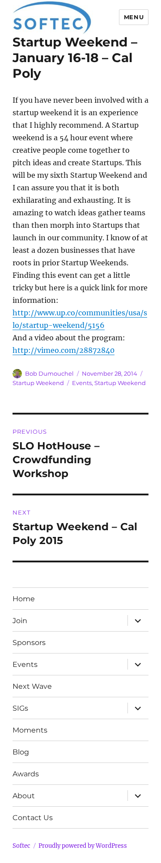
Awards (26, 774)
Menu (134, 17)
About (24, 796)
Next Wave (32, 686)
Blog (21, 752)
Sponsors (29, 642)
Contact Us (33, 817)
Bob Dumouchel (49, 373)
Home (24, 599)
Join (20, 620)
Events (82, 382)
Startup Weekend (38, 382)
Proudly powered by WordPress (82, 846)
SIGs (20, 708)
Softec (21, 846)
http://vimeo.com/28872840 (63, 350)
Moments (30, 730)
